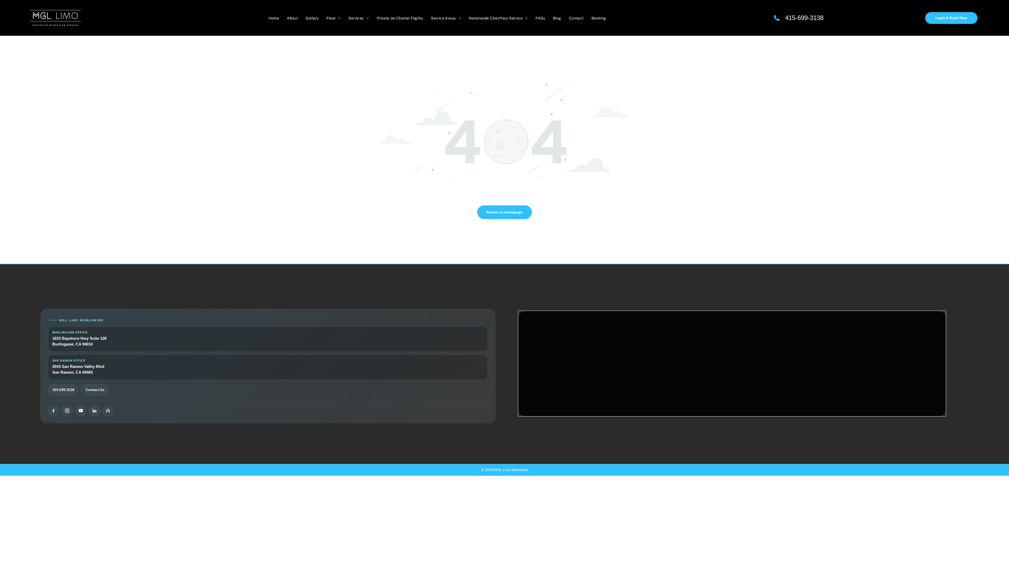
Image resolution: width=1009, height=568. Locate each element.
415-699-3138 (804, 17)
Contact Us (95, 390)
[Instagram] (67, 410)
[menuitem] (274, 18)
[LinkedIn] (94, 410)
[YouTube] (80, 410)
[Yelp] (108, 410)
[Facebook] (53, 410)
